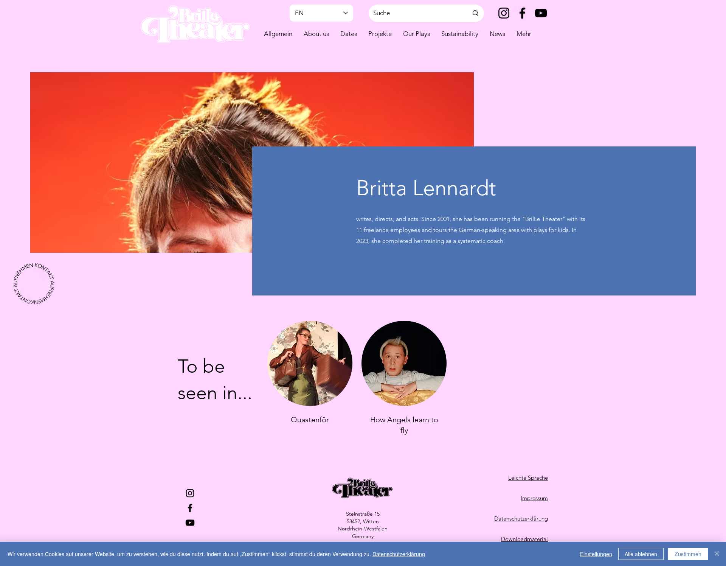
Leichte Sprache (528, 477)
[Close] (716, 554)
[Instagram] (503, 13)
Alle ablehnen (641, 554)
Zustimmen (688, 554)
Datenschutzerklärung (398, 554)
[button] (316, 33)
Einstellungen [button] (596, 554)
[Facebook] (522, 13)
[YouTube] (541, 13)
